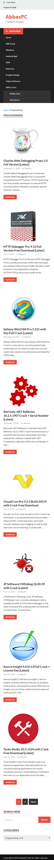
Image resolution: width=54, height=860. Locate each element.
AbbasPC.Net (25, 858)
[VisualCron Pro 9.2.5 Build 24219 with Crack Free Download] (27, 481)
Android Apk (11, 56)
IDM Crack (10, 43)
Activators (15, 100)
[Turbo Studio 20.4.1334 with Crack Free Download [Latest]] (27, 729)
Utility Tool (15, 93)
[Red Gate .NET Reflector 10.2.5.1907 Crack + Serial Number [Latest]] (27, 392)
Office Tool (11, 87)
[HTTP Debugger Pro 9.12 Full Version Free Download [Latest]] (27, 226)
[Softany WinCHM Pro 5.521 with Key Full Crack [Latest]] (27, 309)
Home (8, 37)
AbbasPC (16, 16)
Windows (10, 50)
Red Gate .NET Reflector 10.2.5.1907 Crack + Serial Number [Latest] (26, 415)
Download (9, 196)
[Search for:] (27, 820)
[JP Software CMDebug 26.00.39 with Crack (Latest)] (27, 564)
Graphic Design (13, 75)
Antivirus (10, 68)
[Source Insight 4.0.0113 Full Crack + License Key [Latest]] (27, 647)
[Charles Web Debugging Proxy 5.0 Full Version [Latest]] (27, 141)
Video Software (13, 81)
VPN (8, 62)
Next (33, 801)
